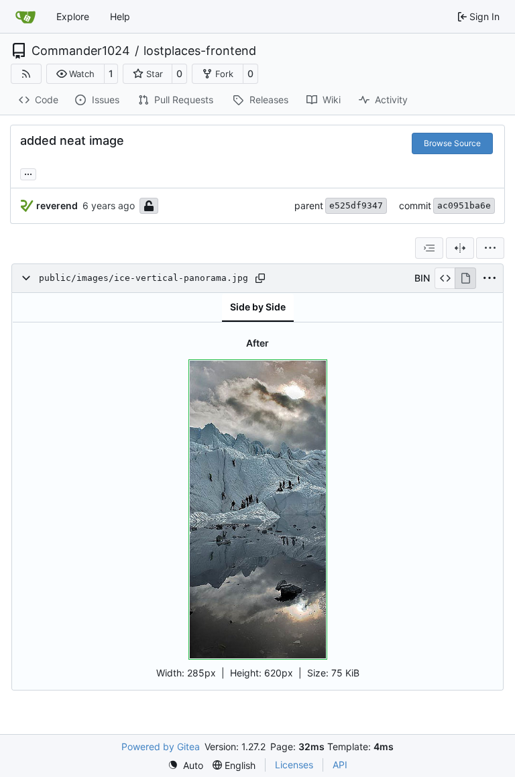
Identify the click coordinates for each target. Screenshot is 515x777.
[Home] (25, 17)
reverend (57, 205)
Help (120, 16)
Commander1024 (81, 51)
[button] (75, 74)
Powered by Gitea (160, 746)
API (340, 764)
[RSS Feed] (26, 74)
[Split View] (460, 248)
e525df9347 (356, 205)
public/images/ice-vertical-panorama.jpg (143, 278)
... (28, 172)
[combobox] (429, 248)
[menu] (490, 248)
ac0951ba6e (464, 205)
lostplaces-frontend (200, 51)
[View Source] (445, 278)
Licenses (294, 764)
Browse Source (452, 143)
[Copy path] (260, 278)
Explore (72, 16)
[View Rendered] (465, 278)
